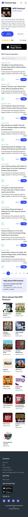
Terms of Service (7, 470)
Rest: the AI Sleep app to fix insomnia (13, 472)
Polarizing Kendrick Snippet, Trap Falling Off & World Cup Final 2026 (13, 148)
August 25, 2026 (5, 62)
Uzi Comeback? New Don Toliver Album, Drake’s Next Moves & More (14, 107)
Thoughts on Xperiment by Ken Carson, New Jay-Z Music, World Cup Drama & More (13, 190)
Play (24, 79)
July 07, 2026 (5, 185)
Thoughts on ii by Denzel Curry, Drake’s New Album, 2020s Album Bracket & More (13, 67)
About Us (5, 462)
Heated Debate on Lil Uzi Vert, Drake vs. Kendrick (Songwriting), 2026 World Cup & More (13, 233)
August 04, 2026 (5, 103)
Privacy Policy (6, 467)
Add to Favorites (8, 34)
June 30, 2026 (5, 207)
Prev (4, 273)
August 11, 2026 (5, 84)
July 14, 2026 (5, 164)
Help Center (5, 479)
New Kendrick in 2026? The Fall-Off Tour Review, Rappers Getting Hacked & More (13, 127)
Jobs (3, 465)
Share (21, 34)
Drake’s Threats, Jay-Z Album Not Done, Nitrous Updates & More (13, 88)
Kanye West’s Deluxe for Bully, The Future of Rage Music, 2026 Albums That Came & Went (14, 255)
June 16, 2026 (5, 250)
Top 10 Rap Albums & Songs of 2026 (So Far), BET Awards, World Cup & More (13, 211)
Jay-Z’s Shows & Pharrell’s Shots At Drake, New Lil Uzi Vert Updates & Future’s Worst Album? (14, 168)
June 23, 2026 (5, 228)
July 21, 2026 (4, 144)
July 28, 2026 (5, 123)
